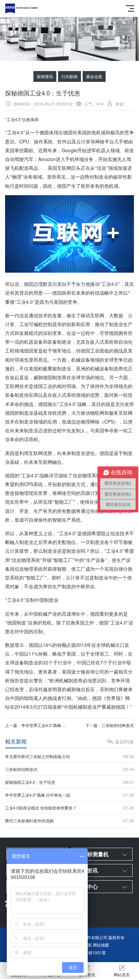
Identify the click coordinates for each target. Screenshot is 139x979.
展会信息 (94, 76)
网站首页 (122, 974)
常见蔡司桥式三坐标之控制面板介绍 (69, 756)
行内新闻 (69, 76)
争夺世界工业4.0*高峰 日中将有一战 (69, 795)
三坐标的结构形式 (69, 769)
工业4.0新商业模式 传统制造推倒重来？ (69, 808)
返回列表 (124, 741)
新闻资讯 (45, 76)
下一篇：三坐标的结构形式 (109, 725)
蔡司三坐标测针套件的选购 (69, 820)
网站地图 (101, 945)
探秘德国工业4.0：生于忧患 (69, 782)
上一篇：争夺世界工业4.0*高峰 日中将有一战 (37, 725)
